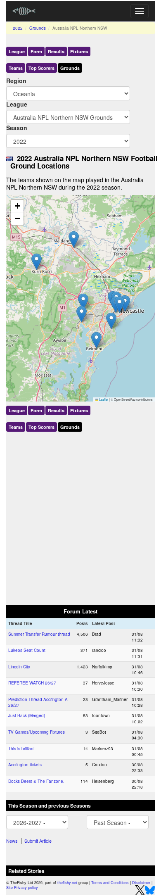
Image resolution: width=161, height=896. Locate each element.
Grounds (37, 28)
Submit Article (38, 840)
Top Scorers (41, 68)
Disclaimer (141, 882)
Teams (16, 68)
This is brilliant (21, 748)
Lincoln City (19, 667)
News (12, 840)
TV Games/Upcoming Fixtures (36, 732)
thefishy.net (67, 882)
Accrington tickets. (25, 765)
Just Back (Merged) (26, 715)
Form (36, 51)
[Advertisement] (80, 516)
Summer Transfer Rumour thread (39, 634)
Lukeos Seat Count (26, 650)
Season (16, 127)
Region (16, 80)
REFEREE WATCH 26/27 (32, 683)
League (17, 51)
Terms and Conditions (110, 882)
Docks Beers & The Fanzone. (36, 781)
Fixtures (79, 51)
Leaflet (103, 399)
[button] (111, 320)
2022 (18, 28)
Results (56, 51)
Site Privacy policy (22, 887)
